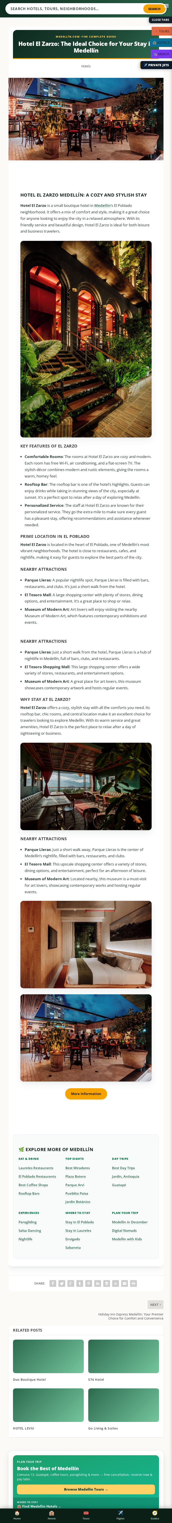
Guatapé (119, 1185)
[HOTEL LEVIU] (48, 1405)
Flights (120, 1515)
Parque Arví (74, 1185)
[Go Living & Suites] (123, 1405)
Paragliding (28, 1222)
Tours (86, 1515)
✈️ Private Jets (156, 65)
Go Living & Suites (103, 1428)
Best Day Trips (123, 1168)
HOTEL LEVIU (23, 1428)
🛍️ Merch (161, 54)
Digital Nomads (124, 1230)
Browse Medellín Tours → (86, 1489)
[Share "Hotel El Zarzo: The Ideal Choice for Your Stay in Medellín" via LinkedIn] (97, 1283)
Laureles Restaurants (36, 1168)
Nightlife (25, 1239)
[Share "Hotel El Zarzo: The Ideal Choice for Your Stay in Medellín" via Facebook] (52, 1283)
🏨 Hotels (161, 42)
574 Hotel (96, 1379)
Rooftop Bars (29, 1193)
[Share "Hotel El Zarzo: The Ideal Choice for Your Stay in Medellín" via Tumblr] (79, 1283)
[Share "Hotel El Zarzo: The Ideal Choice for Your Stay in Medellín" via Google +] (70, 1283)
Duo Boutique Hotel (29, 1379)
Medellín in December (130, 1222)
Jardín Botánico (77, 1202)
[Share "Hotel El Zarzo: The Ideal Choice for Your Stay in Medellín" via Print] (133, 1283)
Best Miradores (77, 1168)
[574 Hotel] (123, 1356)
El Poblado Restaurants (37, 1176)
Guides (155, 1515)
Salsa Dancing (30, 1230)
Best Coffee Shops (33, 1185)
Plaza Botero (75, 1176)
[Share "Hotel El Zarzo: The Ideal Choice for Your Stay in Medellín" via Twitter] (61, 1283)
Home (17, 1515)
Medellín (102, 205)
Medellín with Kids (127, 1239)
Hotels (86, 66)
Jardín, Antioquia (125, 1176)
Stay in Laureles (78, 1230)
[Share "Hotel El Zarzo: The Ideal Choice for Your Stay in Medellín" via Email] (124, 1283)
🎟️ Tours (161, 31)
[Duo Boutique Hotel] (48, 1356)
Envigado (72, 1239)
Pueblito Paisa (76, 1193)
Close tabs (160, 20)
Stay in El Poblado (79, 1222)
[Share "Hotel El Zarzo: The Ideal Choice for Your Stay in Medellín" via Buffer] (106, 1283)
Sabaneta (73, 1247)
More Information (86, 1093)
